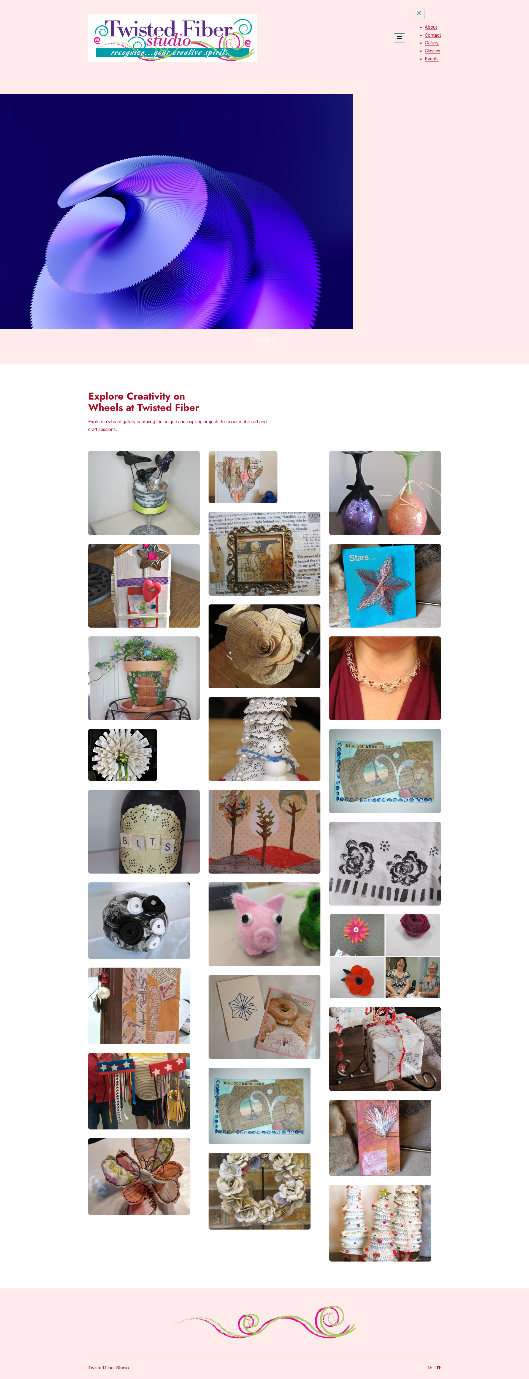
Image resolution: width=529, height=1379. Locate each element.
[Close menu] (419, 13)
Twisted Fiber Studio (108, 1367)
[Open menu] (399, 37)
